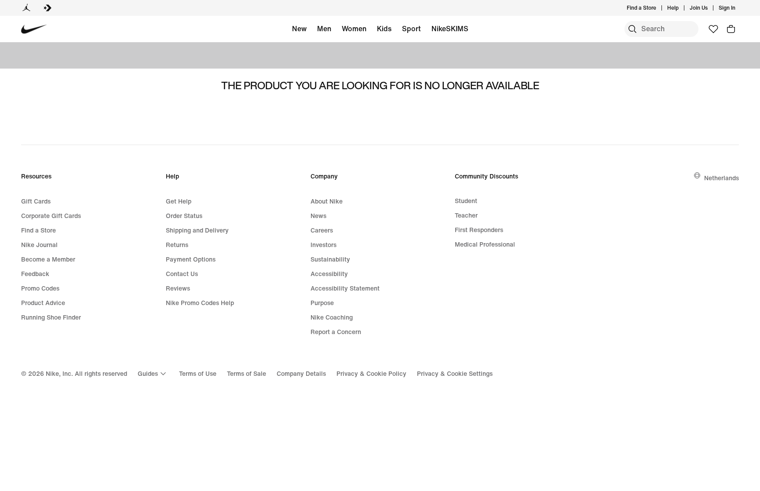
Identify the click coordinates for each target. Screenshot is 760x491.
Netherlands (721, 177)
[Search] (632, 29)
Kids (384, 28)
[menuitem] (681, 8)
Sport (411, 28)
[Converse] (47, 8)
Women (354, 28)
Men (324, 28)
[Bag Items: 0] (731, 29)
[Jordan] (26, 8)
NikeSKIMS (449, 28)
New (299, 28)
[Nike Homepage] (34, 29)
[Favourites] (713, 29)
